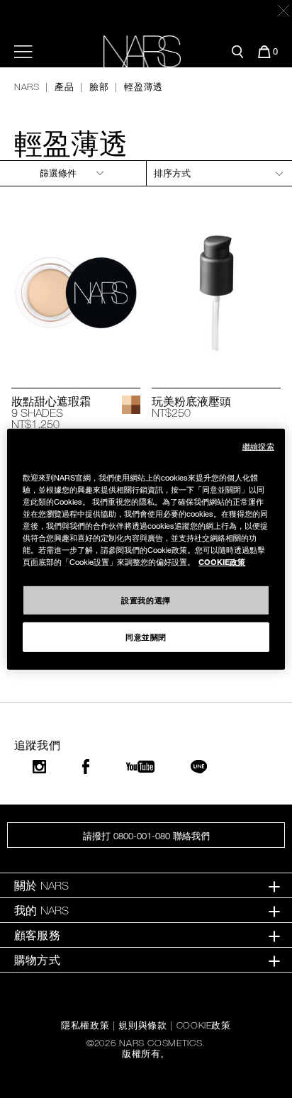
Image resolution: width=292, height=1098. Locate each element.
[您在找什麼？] (237, 51)
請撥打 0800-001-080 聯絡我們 (146, 835)
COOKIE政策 (203, 1025)
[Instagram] (39, 766)
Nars (27, 86)
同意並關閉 (146, 637)
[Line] (199, 766)
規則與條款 (142, 1025)
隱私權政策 (85, 1025)
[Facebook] (85, 766)
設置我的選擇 (145, 600)
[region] (145, 548)
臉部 (98, 86)
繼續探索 (258, 445)
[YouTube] (140, 767)
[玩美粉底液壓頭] (216, 293)
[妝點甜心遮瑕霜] (75, 293)
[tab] (146, 885)
